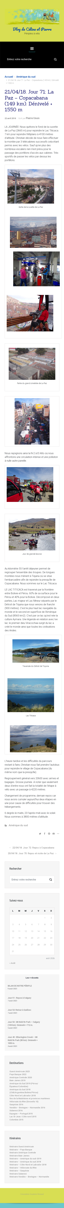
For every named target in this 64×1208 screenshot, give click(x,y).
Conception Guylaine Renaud (32, 1194)
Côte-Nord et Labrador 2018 (22, 1095)
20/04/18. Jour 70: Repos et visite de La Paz (31, 853)
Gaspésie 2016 (16, 1104)
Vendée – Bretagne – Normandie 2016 (27, 1107)
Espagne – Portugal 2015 (21, 1113)
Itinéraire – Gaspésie (19, 1171)
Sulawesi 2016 (16, 1110)
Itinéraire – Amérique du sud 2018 (25, 1162)
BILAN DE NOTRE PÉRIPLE (20, 986)
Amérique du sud (25, 76)
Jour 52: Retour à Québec (19, 1010)
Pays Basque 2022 (17, 1074)
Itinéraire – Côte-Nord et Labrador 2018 (27, 1164)
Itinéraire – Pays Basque (20, 1149)
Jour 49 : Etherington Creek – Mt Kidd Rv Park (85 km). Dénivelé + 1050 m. (22, 1040)
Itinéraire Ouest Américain (21, 1146)
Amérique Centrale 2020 (20, 1077)
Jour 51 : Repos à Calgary (19, 998)
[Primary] (32, 48)
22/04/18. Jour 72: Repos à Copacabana (33, 847)
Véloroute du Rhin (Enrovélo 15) (23, 1101)
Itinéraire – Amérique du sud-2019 (25, 1158)
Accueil (9, 76)
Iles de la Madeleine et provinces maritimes (29, 1098)
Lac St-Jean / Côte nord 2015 (22, 1116)
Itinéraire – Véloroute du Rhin (23, 1168)
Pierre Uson (32, 118)
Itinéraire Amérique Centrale (22, 1152)
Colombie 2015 (16, 1120)
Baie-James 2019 (17, 1080)
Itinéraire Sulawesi (18, 1174)
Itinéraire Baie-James (19, 1156)
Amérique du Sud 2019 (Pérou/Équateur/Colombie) (23, 1085)
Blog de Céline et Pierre (32, 29)
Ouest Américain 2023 (19, 1071)
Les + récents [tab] (32, 978)
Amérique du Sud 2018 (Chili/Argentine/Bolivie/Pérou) (23, 1091)
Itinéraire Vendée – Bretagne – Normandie (29, 1177)
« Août (12, 963)
